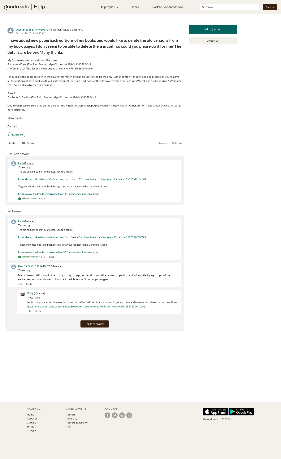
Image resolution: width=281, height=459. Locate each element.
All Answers (14, 211)
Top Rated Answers (18, 153)
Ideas (135, 7)
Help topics (107, 7)
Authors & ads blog (77, 422)
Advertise (71, 418)
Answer (30, 142)
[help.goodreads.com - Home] (24, 7)
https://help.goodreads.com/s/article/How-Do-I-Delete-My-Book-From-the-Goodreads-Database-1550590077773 (82, 179)
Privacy (31, 430)
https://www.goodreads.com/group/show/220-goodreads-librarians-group (58, 193)
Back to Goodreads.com (168, 7)
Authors (70, 414)
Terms (30, 426)
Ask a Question (212, 29)
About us (32, 418)
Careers (31, 422)
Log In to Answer (94, 323)
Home (30, 414)
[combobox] (233, 7)
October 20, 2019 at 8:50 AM (30, 33)
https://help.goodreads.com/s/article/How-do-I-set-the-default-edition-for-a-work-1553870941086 (86, 306)
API (68, 426)
